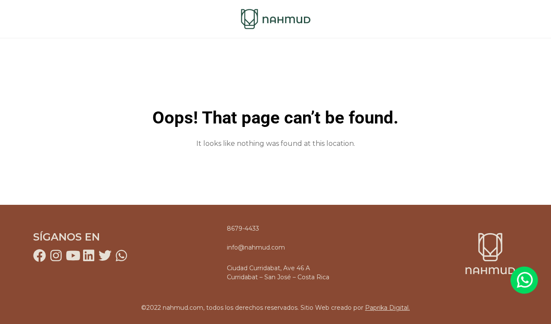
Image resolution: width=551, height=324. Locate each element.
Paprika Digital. (387, 308)
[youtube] (72, 255)
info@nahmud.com (256, 247)
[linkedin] (88, 255)
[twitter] (105, 255)
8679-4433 (243, 228)
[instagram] (56, 255)
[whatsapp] (121, 255)
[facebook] (39, 255)
